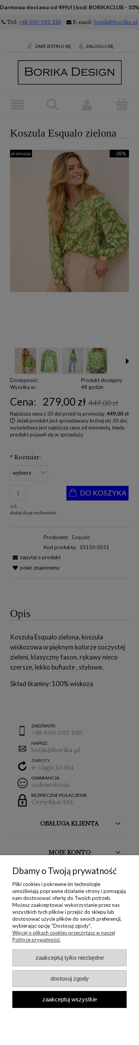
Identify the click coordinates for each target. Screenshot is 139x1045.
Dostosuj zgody (70, 978)
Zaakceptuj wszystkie (69, 999)
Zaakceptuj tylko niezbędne (70, 957)
